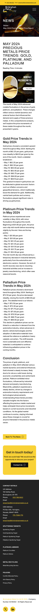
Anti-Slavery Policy (9, 579)
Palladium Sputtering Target (11, 540)
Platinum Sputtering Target (11, 536)
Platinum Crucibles (9, 550)
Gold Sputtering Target (10, 533)
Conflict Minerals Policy (10, 576)
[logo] (16, 9)
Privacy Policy (7, 583)
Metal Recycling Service (10, 565)
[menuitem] (33, 9)
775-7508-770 (18, 515)
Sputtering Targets (9, 529)
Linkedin (12, 609)
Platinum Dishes (8, 554)
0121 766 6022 (10, 2)
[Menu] (33, 9)
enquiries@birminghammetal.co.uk (27, 2)
